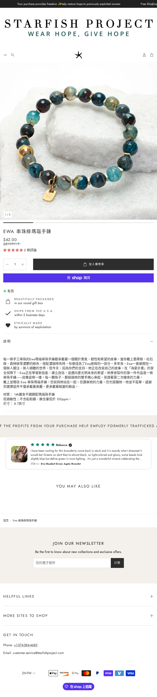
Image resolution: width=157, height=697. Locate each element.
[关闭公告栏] (153, 3)
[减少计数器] (7, 264)
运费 (5, 243)
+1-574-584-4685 (25, 645)
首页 (6, 520)
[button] (5, 54)
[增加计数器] (22, 264)
